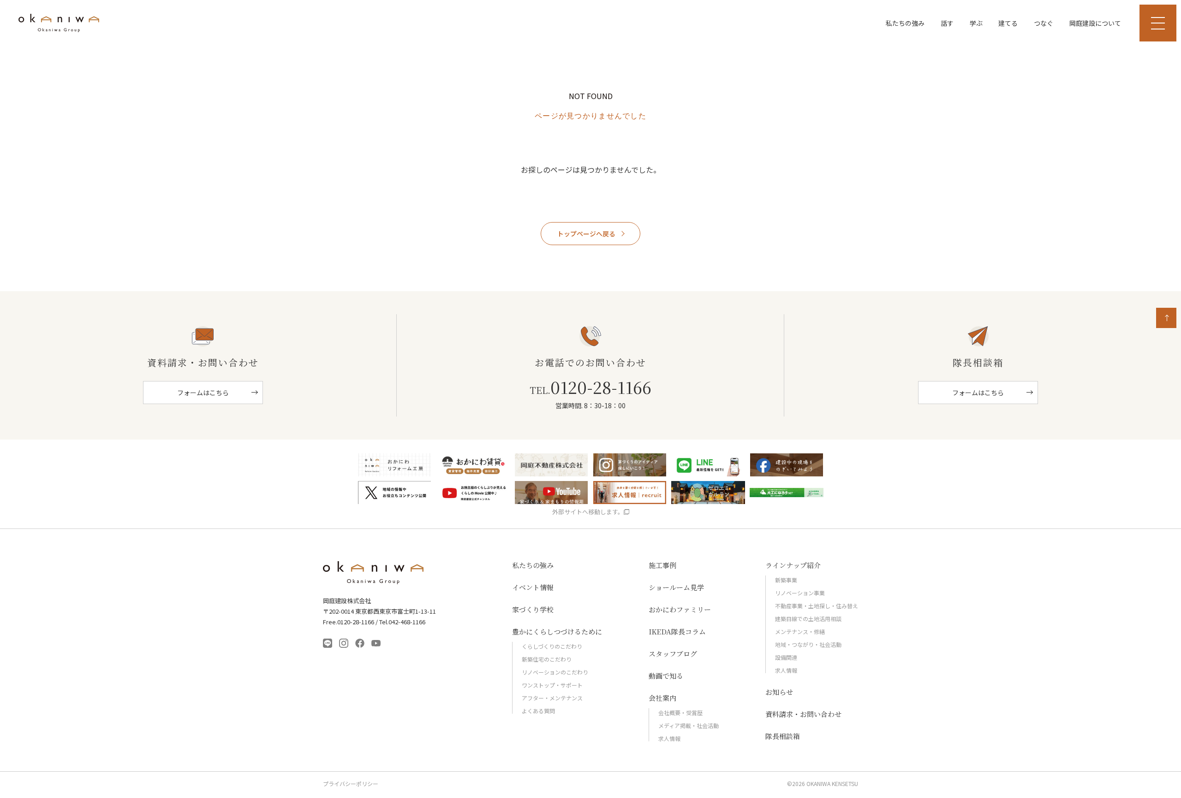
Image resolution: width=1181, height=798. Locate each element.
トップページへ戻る (586, 233)
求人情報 (669, 738)
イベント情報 (533, 587)
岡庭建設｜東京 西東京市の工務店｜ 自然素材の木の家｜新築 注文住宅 (58, 23)
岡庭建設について (1095, 23)
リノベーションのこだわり (555, 672)
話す (947, 23)
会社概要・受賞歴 (680, 712)
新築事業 (786, 580)
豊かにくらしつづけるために (557, 631)
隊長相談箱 (782, 736)
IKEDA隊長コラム (677, 631)
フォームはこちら (203, 392)
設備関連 (786, 657)
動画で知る (666, 676)
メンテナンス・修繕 (800, 631)
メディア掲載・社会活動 (688, 725)
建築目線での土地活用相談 (808, 618)
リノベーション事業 (800, 593)
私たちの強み (905, 23)
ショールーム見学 (676, 587)
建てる (1008, 23)
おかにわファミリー (680, 609)
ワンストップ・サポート (552, 685)
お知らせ (779, 692)
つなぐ (1043, 23)
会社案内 (662, 698)
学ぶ (976, 23)
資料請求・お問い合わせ (803, 714)
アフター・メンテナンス (552, 698)
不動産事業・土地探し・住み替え (816, 606)
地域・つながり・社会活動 (808, 644)
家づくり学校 (533, 609)
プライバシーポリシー (350, 783)
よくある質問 (538, 711)
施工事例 (662, 565)
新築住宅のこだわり (547, 659)
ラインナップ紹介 (793, 565)
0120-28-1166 (590, 387)
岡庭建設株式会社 (373, 572)
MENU (1157, 23)
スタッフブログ (673, 653)
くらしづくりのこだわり (552, 646)
